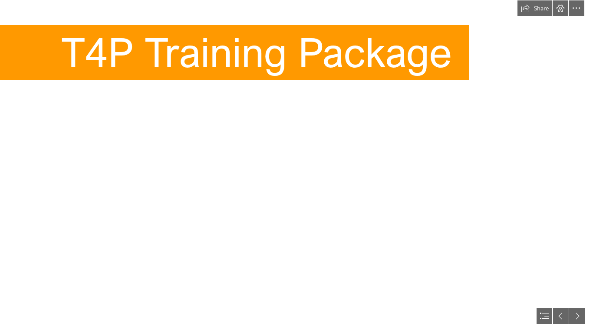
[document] (296, 166)
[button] (534, 8)
